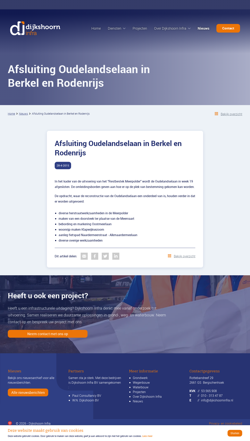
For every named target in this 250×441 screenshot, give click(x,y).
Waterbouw (140, 387)
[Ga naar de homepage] (35, 28)
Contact (228, 28)
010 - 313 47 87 (212, 395)
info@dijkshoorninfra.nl (217, 400)
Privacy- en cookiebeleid (225, 423)
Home (96, 28)
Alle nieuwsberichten (28, 392)
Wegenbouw (141, 382)
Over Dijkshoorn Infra (170, 28)
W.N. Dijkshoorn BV (85, 400)
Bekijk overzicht (231, 114)
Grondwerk (140, 378)
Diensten (114, 28)
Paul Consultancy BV (86, 395)
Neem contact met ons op (47, 333)
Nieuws (203, 28)
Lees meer (147, 435)
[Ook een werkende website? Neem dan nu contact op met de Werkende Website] (10, 423)
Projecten (140, 28)
